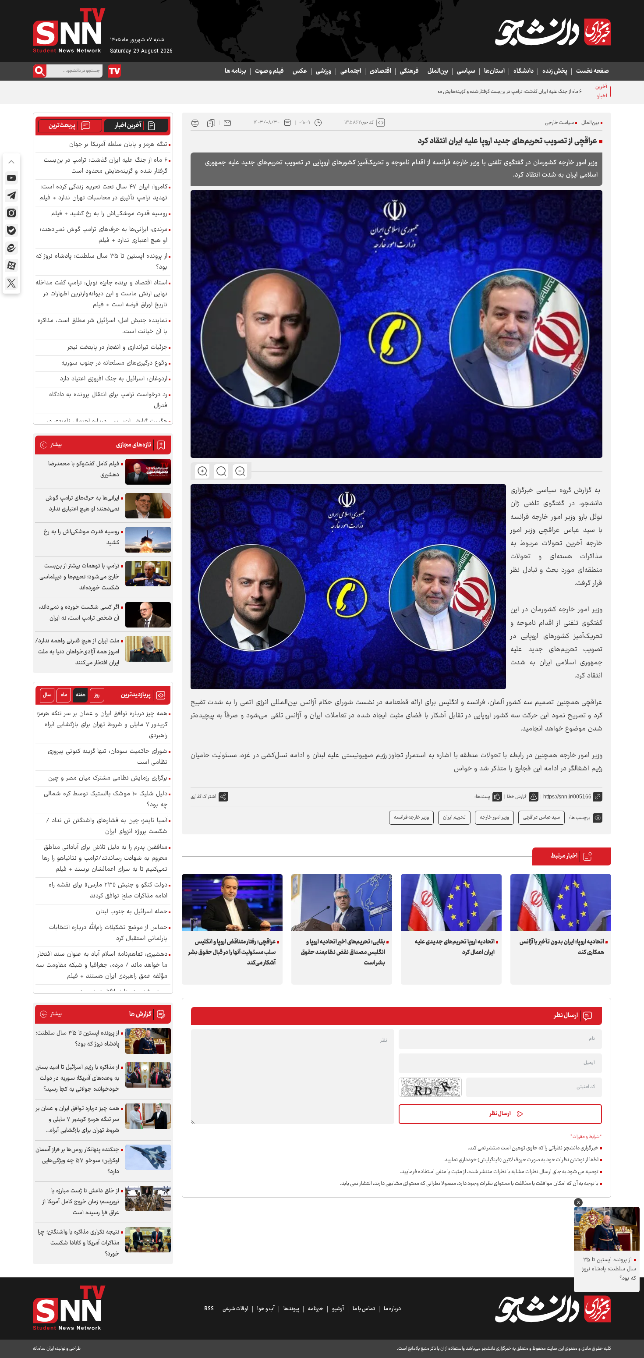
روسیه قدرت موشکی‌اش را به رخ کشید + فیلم (109, 214)
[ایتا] (11, 248)
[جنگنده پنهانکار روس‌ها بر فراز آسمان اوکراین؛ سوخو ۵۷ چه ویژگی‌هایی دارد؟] (148, 1157)
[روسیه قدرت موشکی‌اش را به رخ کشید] (148, 540)
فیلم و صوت (269, 71)
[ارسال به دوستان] (227, 122)
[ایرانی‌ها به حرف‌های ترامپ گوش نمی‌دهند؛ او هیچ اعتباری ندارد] (148, 506)
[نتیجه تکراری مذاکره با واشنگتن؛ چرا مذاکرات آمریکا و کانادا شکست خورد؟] (148, 1240)
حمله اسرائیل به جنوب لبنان (131, 912)
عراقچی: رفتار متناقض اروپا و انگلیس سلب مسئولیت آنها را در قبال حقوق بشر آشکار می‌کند (232, 952)
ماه (64, 695)
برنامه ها (235, 71)
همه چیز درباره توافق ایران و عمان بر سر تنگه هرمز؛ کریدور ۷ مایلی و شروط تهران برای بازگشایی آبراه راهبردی (101, 725)
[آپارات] (11, 265)
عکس (300, 71)
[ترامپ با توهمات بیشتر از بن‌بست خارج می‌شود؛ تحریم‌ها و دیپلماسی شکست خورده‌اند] (148, 574)
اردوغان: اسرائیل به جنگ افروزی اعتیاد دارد (113, 379)
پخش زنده (554, 71)
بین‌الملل (438, 71)
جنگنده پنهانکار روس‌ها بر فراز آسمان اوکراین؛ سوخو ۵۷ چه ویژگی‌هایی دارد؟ (77, 1161)
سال (47, 695)
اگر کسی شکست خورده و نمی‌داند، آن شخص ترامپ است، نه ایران (79, 613)
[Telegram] (11, 195)
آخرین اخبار (128, 125)
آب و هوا (266, 1309)
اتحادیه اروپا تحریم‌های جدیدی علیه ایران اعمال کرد (455, 947)
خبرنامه (315, 1309)
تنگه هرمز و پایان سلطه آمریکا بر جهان (118, 144)
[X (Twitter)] (11, 283)
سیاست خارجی (559, 123)
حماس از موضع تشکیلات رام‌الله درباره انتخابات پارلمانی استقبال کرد (108, 933)
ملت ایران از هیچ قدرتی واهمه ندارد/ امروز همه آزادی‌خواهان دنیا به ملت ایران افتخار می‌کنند (77, 652)
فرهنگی (409, 71)
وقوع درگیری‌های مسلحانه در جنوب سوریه (114, 363)
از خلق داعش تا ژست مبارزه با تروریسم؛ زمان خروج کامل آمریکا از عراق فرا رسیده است (80, 1202)
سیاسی (466, 71)
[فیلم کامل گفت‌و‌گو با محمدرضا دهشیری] (148, 472)
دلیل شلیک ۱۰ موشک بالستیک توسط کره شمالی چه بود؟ (105, 800)
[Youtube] (11, 178)
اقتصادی (380, 71)
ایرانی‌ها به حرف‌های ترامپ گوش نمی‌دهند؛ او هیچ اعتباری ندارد (82, 503)
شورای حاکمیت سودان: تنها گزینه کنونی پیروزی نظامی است (107, 757)
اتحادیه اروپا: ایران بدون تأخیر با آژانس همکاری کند (562, 947)
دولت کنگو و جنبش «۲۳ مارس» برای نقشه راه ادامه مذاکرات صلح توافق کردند (108, 891)
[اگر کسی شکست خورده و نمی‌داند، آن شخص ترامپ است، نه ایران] (148, 615)
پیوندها (291, 1309)
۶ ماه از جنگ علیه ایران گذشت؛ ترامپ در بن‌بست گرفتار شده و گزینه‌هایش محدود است (500, 91)
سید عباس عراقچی (541, 817)
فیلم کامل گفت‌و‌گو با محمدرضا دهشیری (83, 469)
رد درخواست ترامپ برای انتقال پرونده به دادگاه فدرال (108, 400)
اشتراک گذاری (203, 796)
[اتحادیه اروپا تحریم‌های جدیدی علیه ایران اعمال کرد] (451, 902)
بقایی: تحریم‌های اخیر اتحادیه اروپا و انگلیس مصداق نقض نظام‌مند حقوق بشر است (343, 952)
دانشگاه (523, 71)
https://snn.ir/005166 (567, 797)
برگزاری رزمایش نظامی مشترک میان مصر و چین (107, 778)
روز (97, 695)
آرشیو (338, 1309)
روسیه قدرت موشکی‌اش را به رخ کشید (81, 537)
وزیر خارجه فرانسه (411, 817)
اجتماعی (350, 71)
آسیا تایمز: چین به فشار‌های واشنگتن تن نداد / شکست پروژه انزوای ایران (106, 826)
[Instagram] (11, 213)
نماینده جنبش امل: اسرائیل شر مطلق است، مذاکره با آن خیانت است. (102, 326)
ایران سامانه (43, 1348)
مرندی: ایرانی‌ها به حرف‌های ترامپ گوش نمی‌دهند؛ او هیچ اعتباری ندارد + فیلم (103, 235)
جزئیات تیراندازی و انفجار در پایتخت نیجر (117, 347)
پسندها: (482, 796)
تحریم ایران (454, 817)
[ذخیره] (211, 122)
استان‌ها (494, 71)
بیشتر (50, 445)
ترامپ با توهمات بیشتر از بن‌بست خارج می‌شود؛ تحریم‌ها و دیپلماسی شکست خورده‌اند (79, 577)
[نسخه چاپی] (195, 122)
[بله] (11, 230)
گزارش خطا (517, 797)
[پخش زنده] (114, 71)
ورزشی (324, 71)
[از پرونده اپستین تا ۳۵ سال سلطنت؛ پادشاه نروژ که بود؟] (148, 1041)
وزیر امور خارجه (494, 817)
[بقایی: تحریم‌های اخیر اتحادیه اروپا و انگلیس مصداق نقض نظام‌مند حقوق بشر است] (341, 902)
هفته (80, 695)
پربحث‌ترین (62, 125)
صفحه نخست (592, 71)
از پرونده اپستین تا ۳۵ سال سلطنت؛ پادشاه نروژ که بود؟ (101, 262)
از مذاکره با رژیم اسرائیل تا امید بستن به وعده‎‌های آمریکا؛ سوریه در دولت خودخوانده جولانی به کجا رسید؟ (77, 1078)
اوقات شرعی (235, 1309)
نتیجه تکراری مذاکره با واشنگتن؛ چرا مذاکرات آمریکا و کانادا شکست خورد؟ (78, 1243)
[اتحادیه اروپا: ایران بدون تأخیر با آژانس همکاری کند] (560, 902)
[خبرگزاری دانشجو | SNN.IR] (553, 32)
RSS (209, 1309)
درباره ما (392, 1309)
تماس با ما (364, 1309)
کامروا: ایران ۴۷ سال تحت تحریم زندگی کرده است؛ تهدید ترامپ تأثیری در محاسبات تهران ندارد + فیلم (103, 193)
